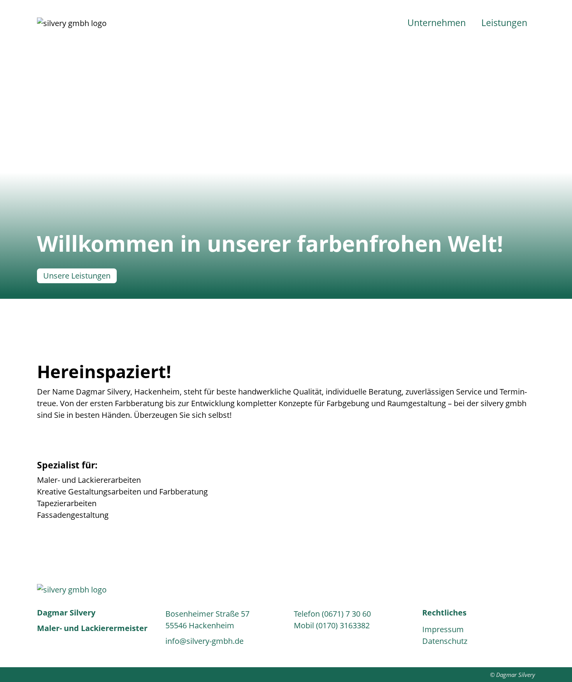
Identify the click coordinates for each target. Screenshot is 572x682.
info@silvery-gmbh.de (204, 641)
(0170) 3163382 (343, 625)
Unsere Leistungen (77, 275)
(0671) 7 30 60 (346, 613)
